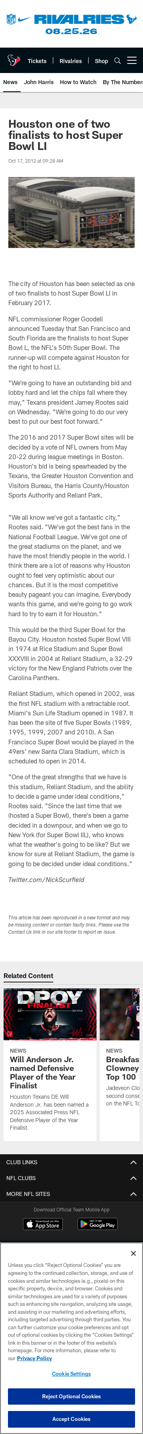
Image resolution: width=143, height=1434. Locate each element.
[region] (71, 1338)
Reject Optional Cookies (71, 1396)
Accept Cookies (71, 1419)
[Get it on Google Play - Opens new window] (97, 1228)
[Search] (117, 60)
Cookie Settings (71, 1374)
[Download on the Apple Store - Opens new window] (43, 1225)
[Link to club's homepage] (13, 57)
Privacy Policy (34, 1358)
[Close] (133, 1253)
